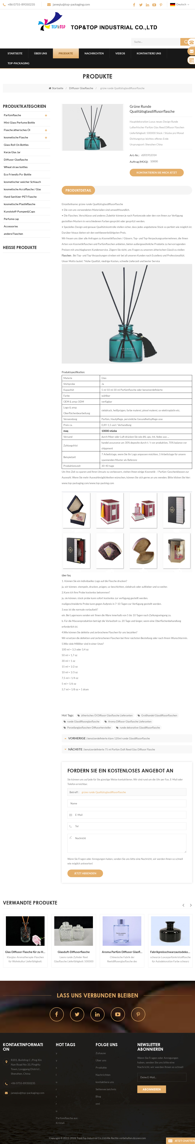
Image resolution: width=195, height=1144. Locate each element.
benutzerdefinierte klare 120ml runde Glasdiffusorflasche (118, 738)
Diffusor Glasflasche (81, 88)
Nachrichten (94, 53)
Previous (183, 905)
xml (98, 1103)
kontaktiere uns (149, 53)
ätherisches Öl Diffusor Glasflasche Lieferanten (107, 715)
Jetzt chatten (185, 1140)
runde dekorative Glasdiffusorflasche (140, 727)
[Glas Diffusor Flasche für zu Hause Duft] (25, 931)
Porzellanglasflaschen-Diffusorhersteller (89, 727)
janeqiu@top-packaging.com (71, 4)
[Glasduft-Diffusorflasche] (73, 931)
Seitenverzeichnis (106, 1089)
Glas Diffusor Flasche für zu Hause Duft (25, 952)
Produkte (66, 53)
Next (191, 905)
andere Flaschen (13, 233)
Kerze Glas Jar (12, 152)
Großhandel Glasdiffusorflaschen (159, 715)
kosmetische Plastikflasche (19, 204)
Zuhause (101, 1053)
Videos (120, 53)
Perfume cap (11, 218)
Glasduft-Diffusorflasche (74, 952)
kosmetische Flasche (16, 137)
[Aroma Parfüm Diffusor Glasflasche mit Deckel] (122, 931)
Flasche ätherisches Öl (17, 130)
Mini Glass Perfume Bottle (19, 122)
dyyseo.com (139, 1138)
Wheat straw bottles (16, 167)
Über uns (40, 53)
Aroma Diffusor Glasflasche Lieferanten (129, 721)
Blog (98, 1096)
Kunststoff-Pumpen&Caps (19, 211)
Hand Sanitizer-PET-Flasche (20, 196)
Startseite (15, 53)
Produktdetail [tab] (78, 190)
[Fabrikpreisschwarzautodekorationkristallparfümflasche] (170, 931)
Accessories (11, 226)
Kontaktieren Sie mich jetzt (157, 172)
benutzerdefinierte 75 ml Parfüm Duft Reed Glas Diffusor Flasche (119, 749)
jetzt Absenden (85, 873)
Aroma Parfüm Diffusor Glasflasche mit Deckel (122, 952)
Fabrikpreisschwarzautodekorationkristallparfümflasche (170, 952)
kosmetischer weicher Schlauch (22, 181)
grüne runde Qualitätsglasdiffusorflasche (104, 792)
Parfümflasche (12, 115)
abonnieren (152, 1089)
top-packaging (18, 63)
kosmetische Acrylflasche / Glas (22, 189)
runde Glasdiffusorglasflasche (83, 721)
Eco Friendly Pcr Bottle (17, 174)
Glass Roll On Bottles (16, 144)
